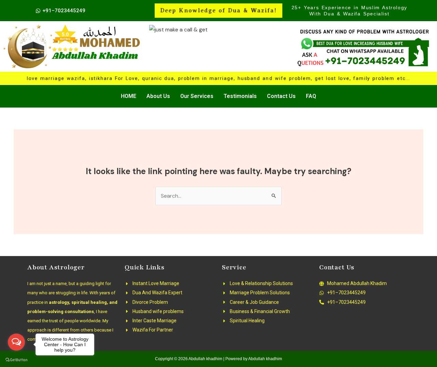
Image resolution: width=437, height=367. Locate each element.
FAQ (311, 96)
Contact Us (281, 96)
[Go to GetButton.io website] (16, 360)
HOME (128, 96)
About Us (158, 96)
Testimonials (240, 96)
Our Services (196, 96)
